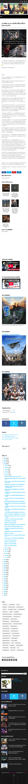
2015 (4, 572)
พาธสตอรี (18, 604)
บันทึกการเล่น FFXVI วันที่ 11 (10, 542)
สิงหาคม (6, 473)
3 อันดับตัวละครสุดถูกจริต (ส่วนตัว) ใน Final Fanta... (13, 529)
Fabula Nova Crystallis (7, 614)
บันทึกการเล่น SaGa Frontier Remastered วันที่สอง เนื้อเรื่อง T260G (16, 758)
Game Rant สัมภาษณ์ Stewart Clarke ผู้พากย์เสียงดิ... (14, 503)
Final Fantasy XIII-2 (6, 633)
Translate (13, 412)
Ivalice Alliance (14, 638)
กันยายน (6, 471)
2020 (4, 563)
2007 (4, 587)
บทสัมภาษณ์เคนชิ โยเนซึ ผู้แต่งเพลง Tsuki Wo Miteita (14, 490)
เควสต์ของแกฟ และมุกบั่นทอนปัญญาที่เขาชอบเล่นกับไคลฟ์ (14, 493)
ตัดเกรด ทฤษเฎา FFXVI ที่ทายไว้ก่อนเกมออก (13, 526)
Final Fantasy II (17, 616)
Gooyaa (25, 772)
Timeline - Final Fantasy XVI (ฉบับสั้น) (13, 519)
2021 (4, 561)
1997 (4, 593)
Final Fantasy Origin (15, 621)
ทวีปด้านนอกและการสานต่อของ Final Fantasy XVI (14, 535)
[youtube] (26, 1)
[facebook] (20, 1)
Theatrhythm (5, 647)
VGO (18, 647)
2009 (4, 584)
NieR (12, 643)
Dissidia (10, 611)
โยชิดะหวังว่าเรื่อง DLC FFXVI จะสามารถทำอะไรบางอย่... (14, 516)
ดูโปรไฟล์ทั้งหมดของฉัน (17, 681)
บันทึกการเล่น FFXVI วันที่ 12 (10, 522)
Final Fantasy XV (16, 635)
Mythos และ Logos (8, 533)
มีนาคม (6, 553)
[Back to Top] (14, 775)
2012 (4, 578)
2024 (4, 462)
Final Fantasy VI (14, 626)
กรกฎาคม (7, 475)
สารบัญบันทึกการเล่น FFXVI (10, 521)
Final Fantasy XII (6, 631)
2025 (4, 460)
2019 (4, 565)
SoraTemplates (12, 772)
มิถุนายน (6, 548)
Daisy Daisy (5, 611)
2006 (4, 589)
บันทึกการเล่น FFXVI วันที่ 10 (10, 543)
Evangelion (16, 611)
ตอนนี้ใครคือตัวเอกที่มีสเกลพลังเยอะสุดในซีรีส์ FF (14, 501)
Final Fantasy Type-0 (17, 623)
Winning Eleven (6, 650)
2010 (4, 582)
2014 (4, 574)
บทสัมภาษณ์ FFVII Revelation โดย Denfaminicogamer (15, 752)
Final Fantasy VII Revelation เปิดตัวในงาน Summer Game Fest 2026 (17, 746)
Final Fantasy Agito (18, 614)
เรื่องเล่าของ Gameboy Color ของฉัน (12, 476)
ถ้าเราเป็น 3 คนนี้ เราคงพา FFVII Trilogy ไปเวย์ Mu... (14, 499)
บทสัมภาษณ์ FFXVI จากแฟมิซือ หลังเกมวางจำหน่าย (15, 514)
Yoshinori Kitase (20, 650)
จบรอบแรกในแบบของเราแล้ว (10, 540)
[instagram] (24, 1)
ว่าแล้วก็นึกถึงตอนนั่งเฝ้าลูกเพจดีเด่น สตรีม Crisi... (14, 512)
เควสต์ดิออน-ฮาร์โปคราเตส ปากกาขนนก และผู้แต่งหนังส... (15, 507)
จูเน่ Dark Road (12, 604)
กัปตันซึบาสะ (5, 604)
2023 (4, 463)
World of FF (13, 650)
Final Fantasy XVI (21, 27)
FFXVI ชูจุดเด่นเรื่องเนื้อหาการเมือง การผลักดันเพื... (15, 524)
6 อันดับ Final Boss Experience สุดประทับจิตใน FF (15, 479)
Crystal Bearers (21, 609)
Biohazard (5, 607)
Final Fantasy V (6, 626)
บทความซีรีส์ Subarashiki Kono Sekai (10, 438)
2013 (4, 576)
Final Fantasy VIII (6, 628)
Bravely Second (20, 607)
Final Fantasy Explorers (7, 616)
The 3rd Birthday (19, 645)
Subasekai (12, 645)
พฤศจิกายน (7, 467)
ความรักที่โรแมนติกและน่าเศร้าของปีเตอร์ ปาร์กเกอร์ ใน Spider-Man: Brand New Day (17, 724)
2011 (4, 580)
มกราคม (6, 557)
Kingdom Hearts (6, 640)
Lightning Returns (6, 643)
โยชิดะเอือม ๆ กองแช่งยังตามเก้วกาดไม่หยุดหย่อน (14, 484)
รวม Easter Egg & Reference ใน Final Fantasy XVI (13, 487)
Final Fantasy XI (14, 628)
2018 (4, 567)
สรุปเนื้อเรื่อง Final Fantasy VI (15, 764)
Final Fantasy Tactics (7, 623)
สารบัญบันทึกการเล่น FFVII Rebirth (11, 334)
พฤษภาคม (7, 549)
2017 (4, 569)
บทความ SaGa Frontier (7, 439)
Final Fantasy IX (6, 621)
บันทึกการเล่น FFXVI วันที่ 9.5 (10, 545)
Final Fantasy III (6, 619)
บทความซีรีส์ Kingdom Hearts (8, 436)
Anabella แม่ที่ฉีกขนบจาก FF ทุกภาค (16, 710)
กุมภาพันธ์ (7, 555)
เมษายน (6, 551)
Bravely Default (12, 607)
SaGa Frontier (5, 645)
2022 (4, 559)
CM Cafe (4, 609)
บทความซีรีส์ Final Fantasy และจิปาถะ (10, 434)
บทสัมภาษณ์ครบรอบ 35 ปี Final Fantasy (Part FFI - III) (14, 510)
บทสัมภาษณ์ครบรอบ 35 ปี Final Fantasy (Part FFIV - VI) (14, 482)
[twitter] (22, 1)
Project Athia (18, 643)
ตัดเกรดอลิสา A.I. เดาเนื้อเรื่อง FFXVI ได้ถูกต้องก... (14, 538)
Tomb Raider (12, 647)
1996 (4, 595)
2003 (4, 591)
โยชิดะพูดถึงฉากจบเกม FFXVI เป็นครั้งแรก (13, 531)
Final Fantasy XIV (15, 633)
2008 (4, 585)
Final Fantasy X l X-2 (7, 635)
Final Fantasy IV (14, 619)
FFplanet (16, 679)
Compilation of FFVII (12, 609)
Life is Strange (14, 640)
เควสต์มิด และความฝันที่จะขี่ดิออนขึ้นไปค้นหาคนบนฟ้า (14, 496)
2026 (4, 458)
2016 (4, 571)
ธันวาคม (6, 465)
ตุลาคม (6, 469)
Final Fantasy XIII (14, 631)
